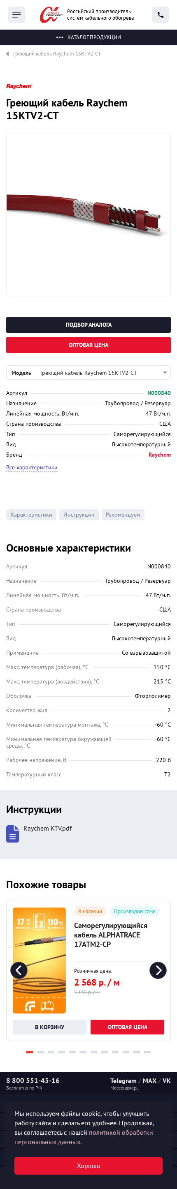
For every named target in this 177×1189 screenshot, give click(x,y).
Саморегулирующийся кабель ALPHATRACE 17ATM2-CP (110, 935)
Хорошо (88, 1165)
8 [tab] (104, 1052)
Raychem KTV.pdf (47, 828)
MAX (149, 1080)
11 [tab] (136, 1052)
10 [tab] (126, 1052)
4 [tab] (61, 1052)
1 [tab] (29, 1052)
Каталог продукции (94, 37)
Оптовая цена (88, 345)
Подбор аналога (89, 324)
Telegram (123, 1080)
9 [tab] (115, 1052)
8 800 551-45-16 (33, 1080)
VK (167, 1080)
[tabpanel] (88, 970)
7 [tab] (94, 1052)
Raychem (160, 454)
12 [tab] (147, 1052)
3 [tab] (51, 1052)
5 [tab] (72, 1052)
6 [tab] (83, 1052)
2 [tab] (40, 1052)
